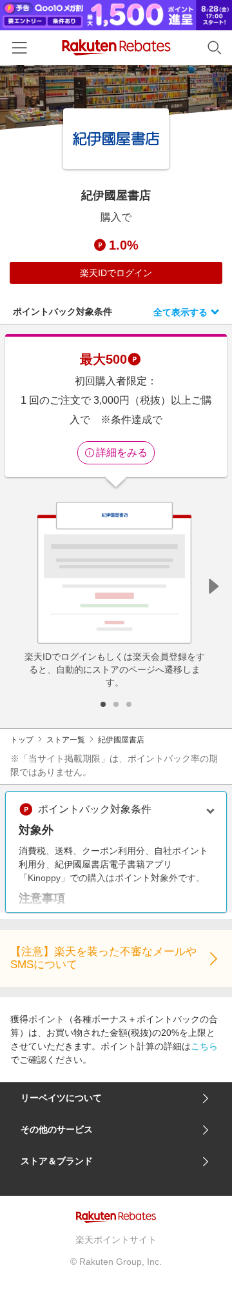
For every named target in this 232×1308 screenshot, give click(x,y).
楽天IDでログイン (116, 273)
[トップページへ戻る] (116, 47)
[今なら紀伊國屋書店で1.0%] (116, 97)
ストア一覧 (65, 739)
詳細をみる (122, 452)
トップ (22, 739)
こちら (204, 1046)
